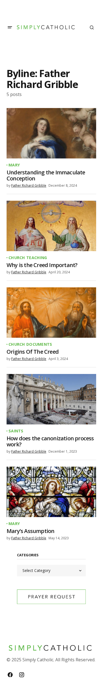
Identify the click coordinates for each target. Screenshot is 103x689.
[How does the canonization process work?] (51, 399)
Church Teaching (27, 258)
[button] (10, 27)
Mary (14, 165)
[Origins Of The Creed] (51, 312)
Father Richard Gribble (28, 185)
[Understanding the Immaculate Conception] (51, 133)
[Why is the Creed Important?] (51, 226)
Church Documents (30, 344)
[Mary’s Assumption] (51, 492)
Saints (16, 431)
